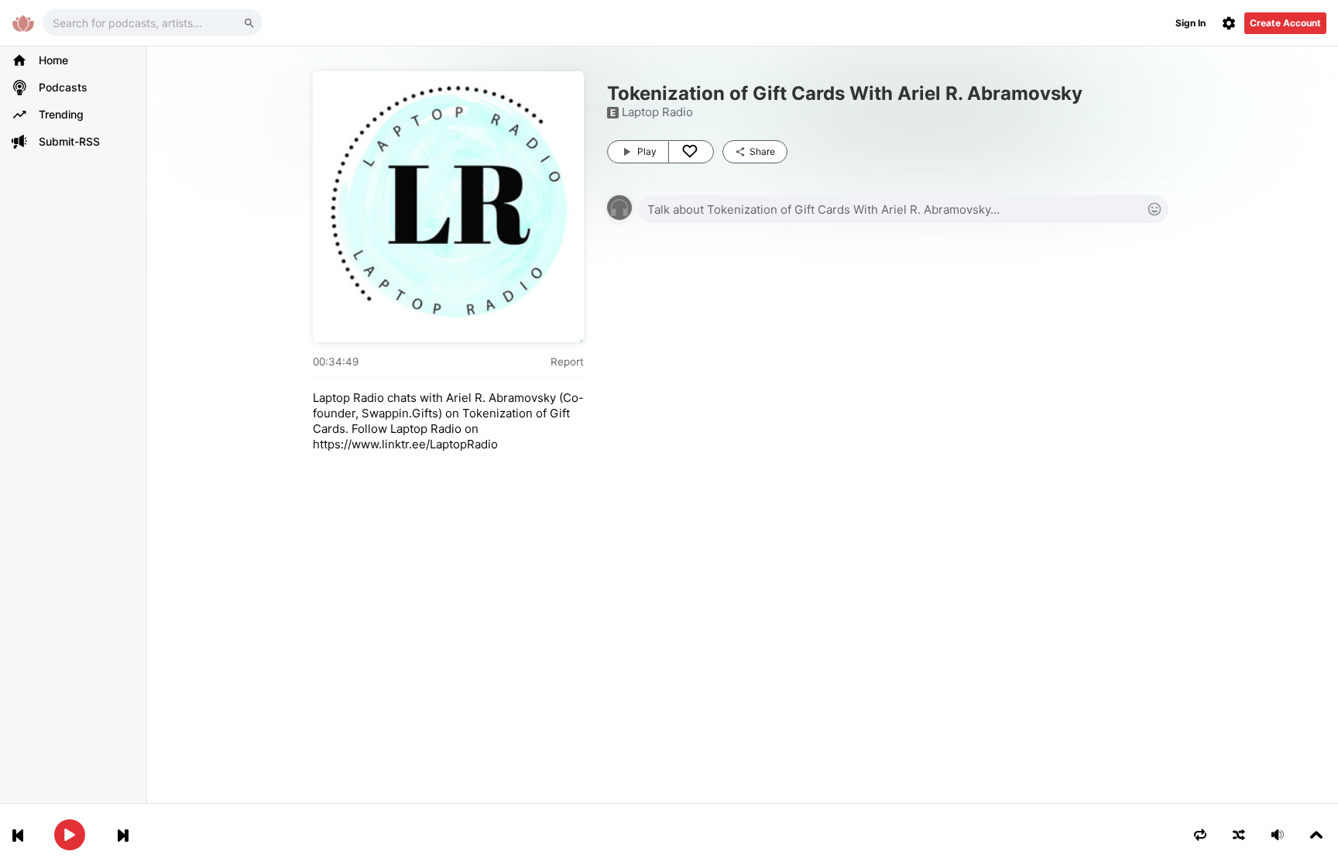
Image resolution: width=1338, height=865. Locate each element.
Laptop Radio (657, 112)
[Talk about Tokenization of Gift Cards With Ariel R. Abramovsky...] (903, 209)
